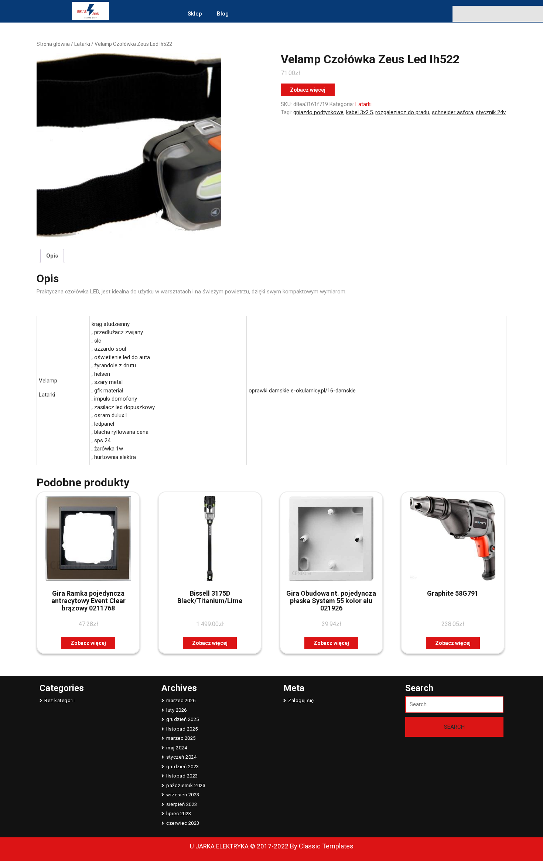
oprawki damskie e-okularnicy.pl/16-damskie (302, 390)
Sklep (195, 13)
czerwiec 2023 (182, 823)
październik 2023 (185, 785)
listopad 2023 (182, 776)
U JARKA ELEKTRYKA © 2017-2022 (239, 846)
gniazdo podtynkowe (318, 112)
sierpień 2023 (181, 804)
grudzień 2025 (182, 719)
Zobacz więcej (307, 90)
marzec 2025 (181, 738)
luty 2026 (176, 710)
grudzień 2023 (182, 766)
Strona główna (53, 44)
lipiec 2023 (178, 813)
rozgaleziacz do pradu (402, 112)
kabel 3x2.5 (359, 112)
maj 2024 (176, 748)
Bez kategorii (59, 700)
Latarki (82, 44)
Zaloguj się (301, 700)
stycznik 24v (491, 112)
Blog (223, 13)
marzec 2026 (181, 700)
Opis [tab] (52, 255)
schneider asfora (452, 112)
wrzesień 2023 (182, 794)
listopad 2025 (182, 729)
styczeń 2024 (181, 757)
